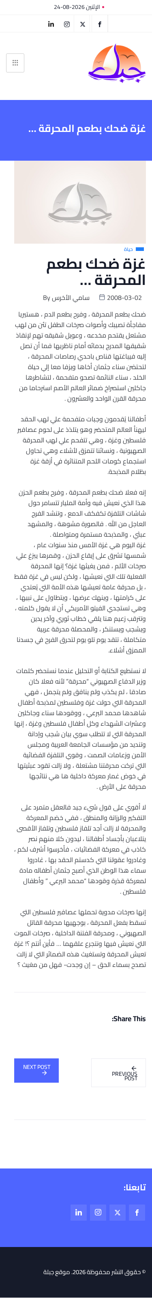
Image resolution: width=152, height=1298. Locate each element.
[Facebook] (100, 23)
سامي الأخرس (71, 297)
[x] (117, 1213)
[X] (83, 23)
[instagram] (67, 23)
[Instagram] (98, 1213)
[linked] (79, 1213)
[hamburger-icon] (15, 62)
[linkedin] (51, 23)
